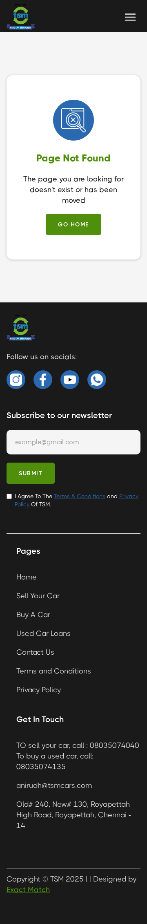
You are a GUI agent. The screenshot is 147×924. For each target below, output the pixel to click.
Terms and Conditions (53, 671)
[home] (21, 17)
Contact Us (35, 652)
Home (26, 577)
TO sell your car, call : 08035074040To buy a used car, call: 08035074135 (77, 756)
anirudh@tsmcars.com (54, 785)
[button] (130, 17)
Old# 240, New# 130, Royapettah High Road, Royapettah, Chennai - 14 (73, 815)
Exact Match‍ (28, 890)
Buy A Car (33, 615)
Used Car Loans (43, 633)
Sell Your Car (38, 596)
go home (73, 224)
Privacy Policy (38, 690)
